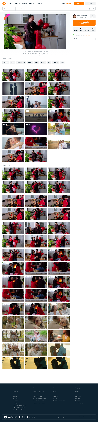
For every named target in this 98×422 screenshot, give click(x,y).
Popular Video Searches (39, 403)
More (39, 3)
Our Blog (55, 398)
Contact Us (56, 394)
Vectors (9, 3)
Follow (92, 17)
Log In (90, 3)
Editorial (31, 3)
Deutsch (77, 398)
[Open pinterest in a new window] (27, 417)
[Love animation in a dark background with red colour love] (36, 129)
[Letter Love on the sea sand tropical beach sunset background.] (36, 115)
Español (77, 394)
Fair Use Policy (89, 417)
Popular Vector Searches (39, 398)
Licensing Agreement (38, 391)
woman (56, 62)
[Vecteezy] (4, 3)
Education (15, 400)
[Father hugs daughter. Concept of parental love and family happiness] (59, 129)
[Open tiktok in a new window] (29, 417)
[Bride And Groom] (59, 143)
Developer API (16, 403)
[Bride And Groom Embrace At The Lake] (13, 143)
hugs (36, 62)
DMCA (34, 394)
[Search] (89, 9)
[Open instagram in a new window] (22, 417)
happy (42, 62)
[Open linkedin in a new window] (24, 417)
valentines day (21, 62)
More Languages (79, 403)
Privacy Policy (81, 417)
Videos (24, 3)
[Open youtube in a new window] (34, 417)
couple (5, 62)
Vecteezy (15, 394)
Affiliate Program (37, 396)
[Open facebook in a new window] (19, 417)
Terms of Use (74, 417)
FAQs (54, 391)
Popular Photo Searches (39, 400)
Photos (16, 3)
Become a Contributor (59, 400)
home (29, 62)
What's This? (87, 35)
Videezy (15, 396)
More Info (76, 38)
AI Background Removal (19, 407)
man (49, 62)
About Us (55, 396)
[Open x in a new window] (32, 417)
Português (78, 396)
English (77, 391)
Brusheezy (15, 391)
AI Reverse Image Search (19, 405)
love (12, 62)
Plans (63, 3)
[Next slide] (67, 62)
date (62, 62)
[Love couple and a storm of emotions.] (13, 88)
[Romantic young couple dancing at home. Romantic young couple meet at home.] (13, 129)
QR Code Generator (18, 409)
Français (77, 400)
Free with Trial (84, 22)
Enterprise (15, 398)
